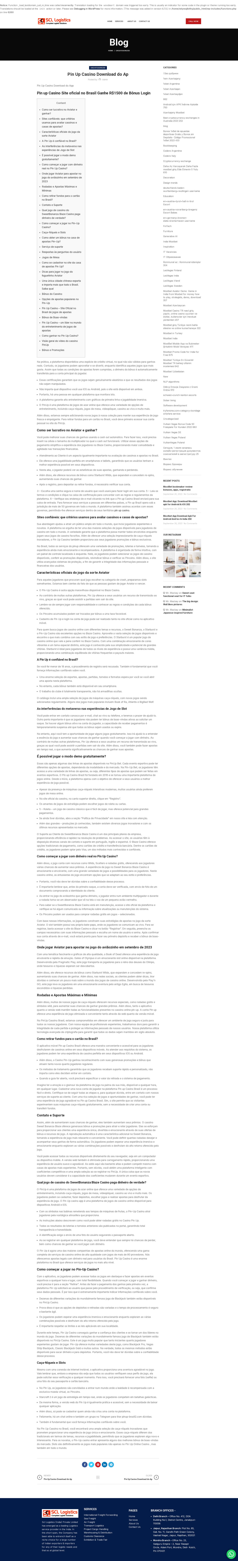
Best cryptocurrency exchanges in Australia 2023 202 (181, 119)
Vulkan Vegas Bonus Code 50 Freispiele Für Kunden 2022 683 (180, 425)
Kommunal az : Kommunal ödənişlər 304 (182, 264)
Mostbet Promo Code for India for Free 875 (181, 353)
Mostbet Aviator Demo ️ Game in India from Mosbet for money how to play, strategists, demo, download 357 (182, 296)
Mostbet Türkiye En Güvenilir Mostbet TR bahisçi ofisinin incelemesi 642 (178, 363)
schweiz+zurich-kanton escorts (179, 395)
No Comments (190, 494)
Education (168, 196)
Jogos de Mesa (50, 257)
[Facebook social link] (84, 1464)
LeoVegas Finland (172, 270)
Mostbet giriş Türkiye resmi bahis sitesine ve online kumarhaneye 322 (182, 326)
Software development (175, 405)
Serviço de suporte (52, 246)
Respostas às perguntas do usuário (61, 252)
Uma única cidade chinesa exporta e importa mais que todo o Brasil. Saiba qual (61, 284)
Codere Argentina (172, 150)
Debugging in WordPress (87, 8)
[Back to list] (98, 1477)
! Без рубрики (170, 73)
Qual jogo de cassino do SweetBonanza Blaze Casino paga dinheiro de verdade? (61, 214)
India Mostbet (170, 241)
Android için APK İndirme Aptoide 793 (180, 106)
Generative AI (170, 236)
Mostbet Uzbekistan (173, 371)
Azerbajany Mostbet (173, 112)
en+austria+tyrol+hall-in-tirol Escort (178, 203)
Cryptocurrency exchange (177, 161)
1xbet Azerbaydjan (173, 94)
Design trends (170, 182)
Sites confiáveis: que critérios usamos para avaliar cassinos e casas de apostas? (59, 122)
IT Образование (172, 257)
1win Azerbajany (171, 78)
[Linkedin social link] (104, 1464)
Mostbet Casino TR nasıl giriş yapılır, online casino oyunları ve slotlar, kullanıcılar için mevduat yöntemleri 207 (180, 315)
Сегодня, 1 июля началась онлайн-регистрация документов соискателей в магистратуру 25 (182, 450)
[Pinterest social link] (98, 1464)
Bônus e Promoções (53, 350)
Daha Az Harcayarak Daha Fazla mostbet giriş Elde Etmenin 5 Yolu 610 (180, 169)
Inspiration (168, 246)
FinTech (167, 226)
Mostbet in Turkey (172, 333)
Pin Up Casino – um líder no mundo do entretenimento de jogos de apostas (61, 326)
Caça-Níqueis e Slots (54, 232)
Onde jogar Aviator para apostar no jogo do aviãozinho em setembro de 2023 (62, 177)
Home (110, 51)
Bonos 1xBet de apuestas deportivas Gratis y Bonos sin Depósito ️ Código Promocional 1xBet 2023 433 (179, 136)
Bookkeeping (170, 145)
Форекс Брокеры (172, 464)
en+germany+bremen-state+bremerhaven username (179, 219)
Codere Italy (169, 155)
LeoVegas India (171, 275)
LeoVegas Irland (171, 280)
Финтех (167, 459)
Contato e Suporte (52, 204)
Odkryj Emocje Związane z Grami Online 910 (180, 388)
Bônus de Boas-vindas (54, 317)
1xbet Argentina (171, 83)
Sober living (169, 400)
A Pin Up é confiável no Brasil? (59, 140)
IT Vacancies (170, 252)
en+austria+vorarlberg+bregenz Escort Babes (180, 211)
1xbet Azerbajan (171, 89)
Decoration (169, 177)
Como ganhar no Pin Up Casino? (60, 335)
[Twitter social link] (91, 1464)
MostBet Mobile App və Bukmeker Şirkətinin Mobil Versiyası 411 (181, 345)
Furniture (168, 231)
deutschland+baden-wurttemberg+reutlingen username (181, 189)
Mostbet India (170, 338)
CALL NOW (193, 21)
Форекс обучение (172, 469)
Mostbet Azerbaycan (174, 305)
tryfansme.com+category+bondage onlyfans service (181, 412)
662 (165, 99)
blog (165, 126)
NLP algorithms (171, 381)
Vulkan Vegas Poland (174, 437)
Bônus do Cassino (52, 293)
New (165, 376)
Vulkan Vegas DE (172, 432)
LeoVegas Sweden (172, 285)
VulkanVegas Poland (174, 442)
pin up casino (121, 510)
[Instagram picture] (169, 545)
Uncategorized (123, 51)
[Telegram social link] (111, 1464)
